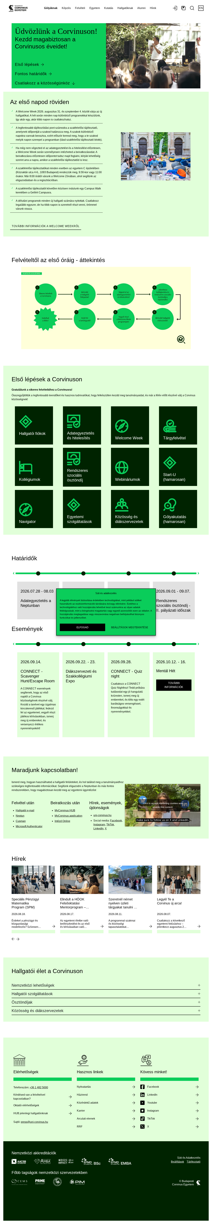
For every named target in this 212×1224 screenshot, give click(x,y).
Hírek (153, 8)
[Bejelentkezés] (175, 8)
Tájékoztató (193, 1161)
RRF (79, 1126)
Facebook (116, 820)
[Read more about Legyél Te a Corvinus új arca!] (198, 926)
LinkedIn (98, 828)
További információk (144, 685)
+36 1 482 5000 (39, 1087)
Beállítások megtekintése (129, 627)
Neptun (20, 815)
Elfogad (82, 627)
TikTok (110, 824)
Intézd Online (62, 821)
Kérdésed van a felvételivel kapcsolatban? (29, 1096)
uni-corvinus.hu (102, 815)
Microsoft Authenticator (29, 826)
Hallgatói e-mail (25, 810)
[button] (14, 573)
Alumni (141, 8)
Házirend (82, 1094)
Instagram (99, 824)
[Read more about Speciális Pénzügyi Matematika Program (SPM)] (53, 926)
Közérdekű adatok (87, 1102)
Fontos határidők (31, 73)
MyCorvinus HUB (65, 810)
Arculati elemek (86, 1118)
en (201, 8)
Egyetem (94, 8)
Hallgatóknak (125, 8)
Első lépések (27, 64)
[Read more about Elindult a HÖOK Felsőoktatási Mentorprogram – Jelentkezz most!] (102, 926)
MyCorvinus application (68, 815)
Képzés (66, 8)
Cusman (21, 821)
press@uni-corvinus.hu (34, 1122)
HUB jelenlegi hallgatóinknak (30, 1113)
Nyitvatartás (84, 1086)
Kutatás (108, 8)
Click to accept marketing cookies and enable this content (163, 805)
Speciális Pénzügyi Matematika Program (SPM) (25, 903)
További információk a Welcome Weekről (46, 226)
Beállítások (177, 1161)
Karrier (81, 1110)
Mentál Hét (135, 671)
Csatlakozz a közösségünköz (42, 83)
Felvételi (80, 8)
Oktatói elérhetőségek (26, 1105)
